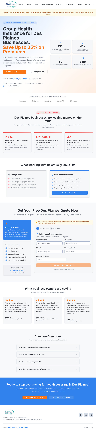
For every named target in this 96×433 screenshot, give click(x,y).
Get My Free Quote (13, 72)
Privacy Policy (88, 427)
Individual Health (47, 4)
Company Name (41, 239)
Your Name (68, 239)
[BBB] (91, 415)
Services (20, 4)
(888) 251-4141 (39, 72)
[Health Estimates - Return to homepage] (11, 4)
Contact (87, 4)
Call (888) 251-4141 (63, 397)
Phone (69, 248)
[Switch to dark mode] (93, 4)
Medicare (59, 4)
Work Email (40, 248)
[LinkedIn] (86, 415)
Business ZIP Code (42, 256)
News (80, 4)
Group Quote (70, 4)
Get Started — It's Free (69, 193)
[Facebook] (80, 415)
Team (36, 4)
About (29, 4)
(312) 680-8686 (23, 427)
